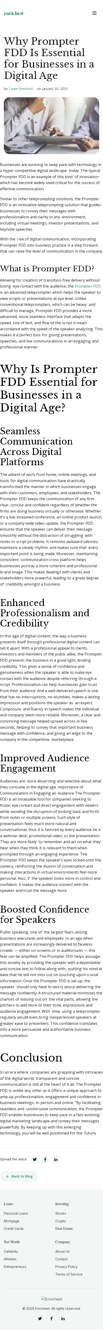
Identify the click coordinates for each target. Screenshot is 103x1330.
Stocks (60, 1213)
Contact (61, 1259)
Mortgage (11, 1221)
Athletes (10, 1259)
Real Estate (64, 1229)
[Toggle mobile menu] (94, 13)
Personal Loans (16, 1213)
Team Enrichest (21, 88)
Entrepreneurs (15, 1267)
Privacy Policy (66, 1267)
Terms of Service (69, 1274)
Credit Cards (14, 1229)
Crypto (60, 1221)
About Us (62, 1251)
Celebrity (11, 1251)
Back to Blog (22, 1176)
